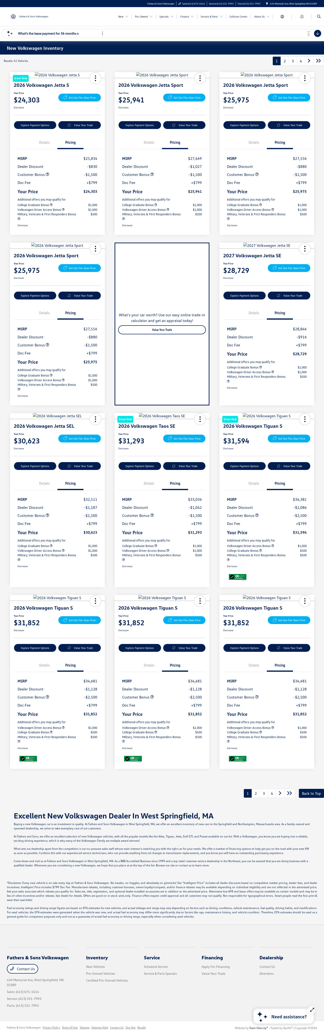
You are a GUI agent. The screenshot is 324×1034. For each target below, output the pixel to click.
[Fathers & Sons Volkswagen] (28, 16)
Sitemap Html (100, 1027)
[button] (200, 78)
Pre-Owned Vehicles (100, 973)
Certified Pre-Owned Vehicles (107, 980)
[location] (267, 3)
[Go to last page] (318, 60)
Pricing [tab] (70, 142)
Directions (266, 973)
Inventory (97, 957)
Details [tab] (44, 142)
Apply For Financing (216, 967)
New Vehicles (95, 967)
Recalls (141, 1027)
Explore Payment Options (35, 125)
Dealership (271, 957)
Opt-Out (130, 1027)
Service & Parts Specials (160, 973)
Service (152, 957)
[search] (319, 16)
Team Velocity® (258, 1028)
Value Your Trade (83, 125)
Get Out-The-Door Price (82, 97)
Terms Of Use (70, 1027)
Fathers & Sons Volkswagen (24, 1027)
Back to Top (311, 793)
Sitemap (85, 1027)
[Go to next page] (309, 60)
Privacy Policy (51, 1027)
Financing (212, 957)
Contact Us (25, 968)
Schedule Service (156, 967)
